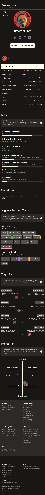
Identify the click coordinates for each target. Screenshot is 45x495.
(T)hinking (5, 316)
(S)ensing (4, 302)
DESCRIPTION (21, 52)
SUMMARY (4, 52)
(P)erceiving (39, 327)
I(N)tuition (40, 302)
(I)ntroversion (6, 291)
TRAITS (31, 52)
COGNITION (40, 52)
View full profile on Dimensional (22, 45)
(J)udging (5, 327)
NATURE (12, 52)
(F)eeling (40, 316)
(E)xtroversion (38, 291)
